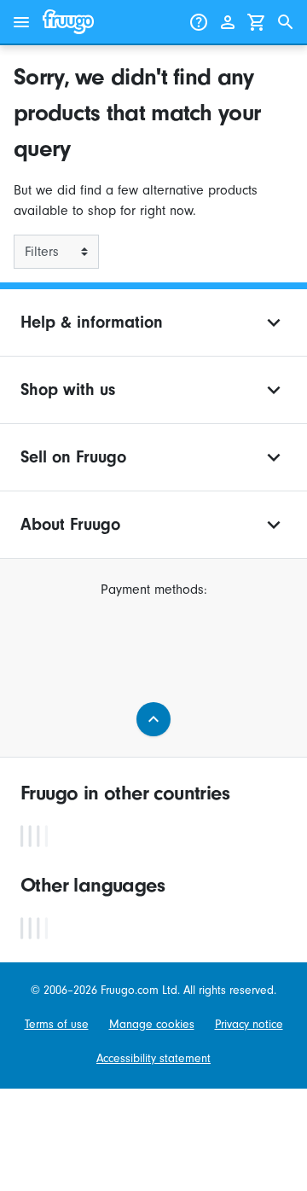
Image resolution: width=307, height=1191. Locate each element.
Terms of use (57, 1024)
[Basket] (256, 22)
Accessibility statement (153, 1059)
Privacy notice (249, 1024)
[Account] (227, 22)
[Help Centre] (198, 22)
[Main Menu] (21, 22)
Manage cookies (151, 1024)
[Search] (285, 22)
